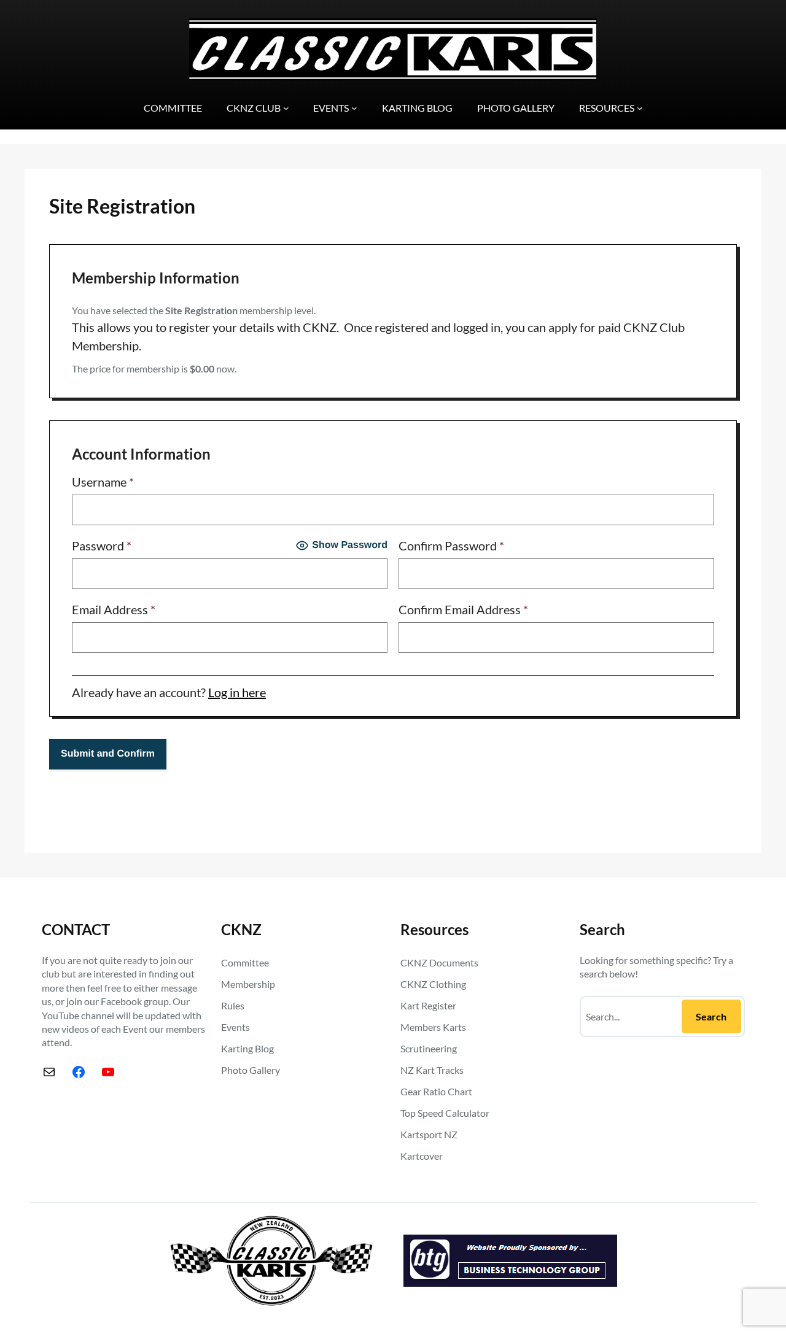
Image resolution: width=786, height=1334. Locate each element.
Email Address (113, 609)
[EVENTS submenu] (354, 108)
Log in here (237, 692)
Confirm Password (451, 545)
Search (711, 1016)
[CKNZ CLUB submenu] (286, 108)
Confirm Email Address (463, 609)
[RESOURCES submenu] (640, 108)
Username (103, 481)
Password (101, 545)
